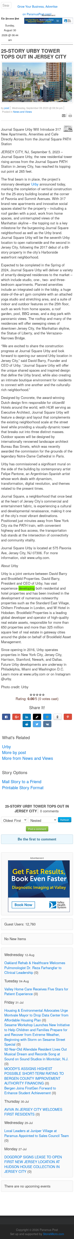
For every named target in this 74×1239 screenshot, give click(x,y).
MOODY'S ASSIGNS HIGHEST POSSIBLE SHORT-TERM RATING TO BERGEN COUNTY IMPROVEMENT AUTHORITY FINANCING (34, 1076)
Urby (34, 184)
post (6, 108)
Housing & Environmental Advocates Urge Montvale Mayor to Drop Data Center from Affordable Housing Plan (36, 1015)
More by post (14, 752)
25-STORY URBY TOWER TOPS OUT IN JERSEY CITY (33, 53)
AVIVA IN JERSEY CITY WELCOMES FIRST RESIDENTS (33, 1112)
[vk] (47, 724)
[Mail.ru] (47, 717)
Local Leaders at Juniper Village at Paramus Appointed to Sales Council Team (36, 1133)
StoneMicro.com (53, 1234)
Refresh (64, 819)
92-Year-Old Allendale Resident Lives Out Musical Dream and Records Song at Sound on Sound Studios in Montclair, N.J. (36, 1054)
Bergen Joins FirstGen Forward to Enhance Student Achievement (30, 1090)
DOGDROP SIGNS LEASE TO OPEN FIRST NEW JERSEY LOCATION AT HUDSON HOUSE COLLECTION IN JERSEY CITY (33, 1164)
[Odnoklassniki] (57, 717)
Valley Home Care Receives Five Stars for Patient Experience (36, 991)
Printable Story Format (23, 787)
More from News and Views (27, 758)
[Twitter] (37, 724)
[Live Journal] (37, 717)
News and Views (22, 111)
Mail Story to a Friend (21, 781)
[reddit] (27, 724)
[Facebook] (6, 717)
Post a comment (37, 829)
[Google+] (16, 717)
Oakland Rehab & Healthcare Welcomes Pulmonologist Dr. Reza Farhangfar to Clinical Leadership (34, 967)
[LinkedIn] (27, 717)
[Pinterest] (68, 717)
